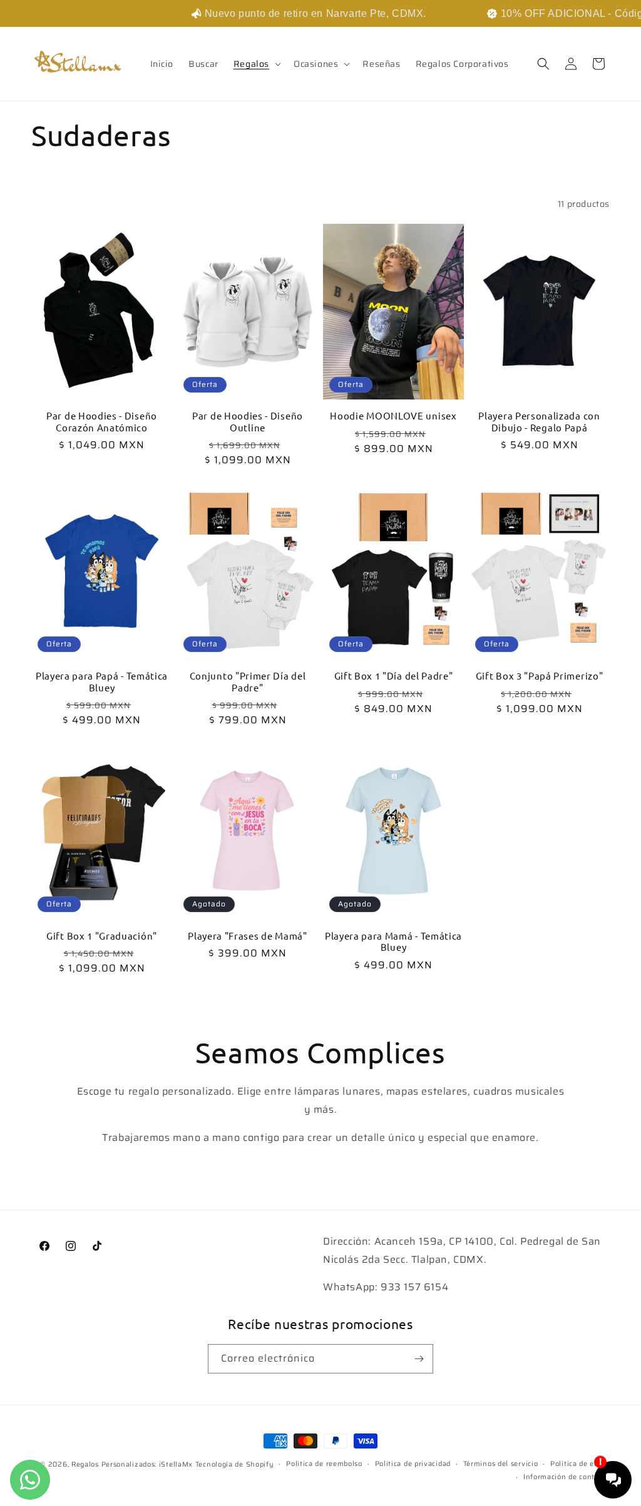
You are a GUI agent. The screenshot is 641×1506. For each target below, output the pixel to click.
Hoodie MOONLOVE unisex (393, 415)
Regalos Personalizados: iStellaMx (132, 1464)
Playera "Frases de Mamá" (247, 935)
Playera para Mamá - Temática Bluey (393, 941)
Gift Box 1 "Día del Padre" (393, 675)
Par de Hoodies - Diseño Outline (247, 421)
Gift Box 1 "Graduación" (101, 935)
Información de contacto (566, 1477)
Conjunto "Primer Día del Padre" (248, 681)
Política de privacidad (413, 1463)
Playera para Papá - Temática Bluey (102, 681)
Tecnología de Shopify (234, 1464)
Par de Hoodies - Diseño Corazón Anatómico (101, 421)
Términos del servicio (500, 1463)
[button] (256, 64)
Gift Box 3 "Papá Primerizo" (539, 675)
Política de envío (580, 1463)
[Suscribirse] (419, 1358)
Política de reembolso (324, 1463)
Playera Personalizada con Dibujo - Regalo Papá (539, 421)
